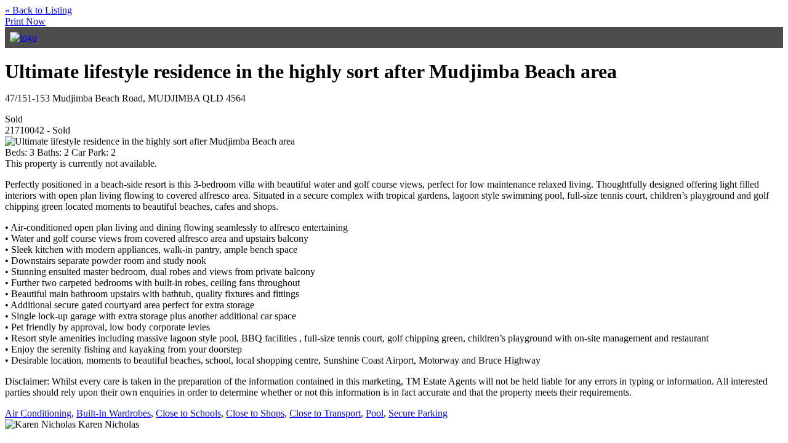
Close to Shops (255, 413)
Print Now (25, 21)
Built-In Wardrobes (113, 413)
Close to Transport (325, 413)
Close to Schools (188, 413)
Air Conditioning (38, 413)
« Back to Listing (38, 10)
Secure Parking (418, 413)
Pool (375, 413)
